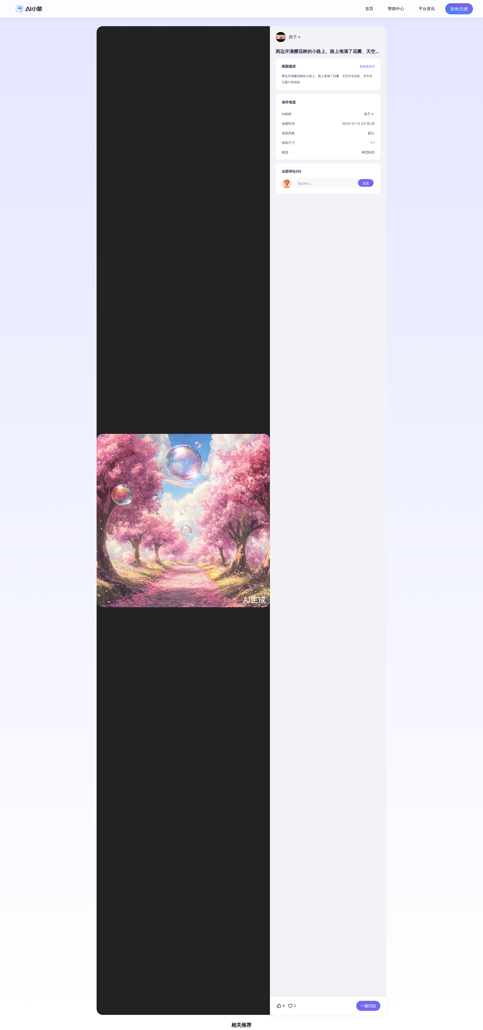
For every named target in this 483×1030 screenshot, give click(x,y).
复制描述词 (367, 66)
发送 (366, 183)
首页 (369, 8)
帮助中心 (396, 8)
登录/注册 (459, 8)
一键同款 (368, 1005)
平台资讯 (427, 8)
